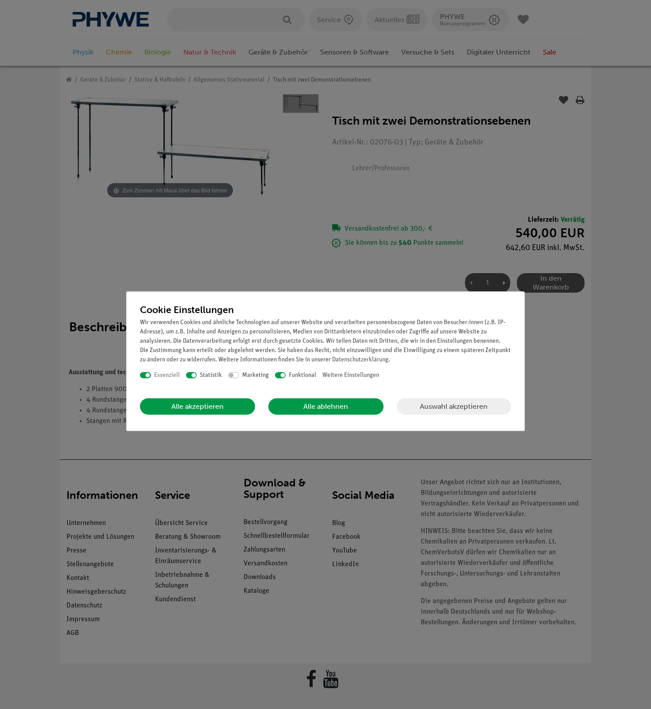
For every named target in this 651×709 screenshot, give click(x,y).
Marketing (255, 375)
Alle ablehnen (325, 406)
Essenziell (167, 375)
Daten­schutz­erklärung (360, 359)
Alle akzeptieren (197, 406)
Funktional (302, 375)
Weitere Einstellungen (350, 375)
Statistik (211, 375)
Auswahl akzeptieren (454, 406)
